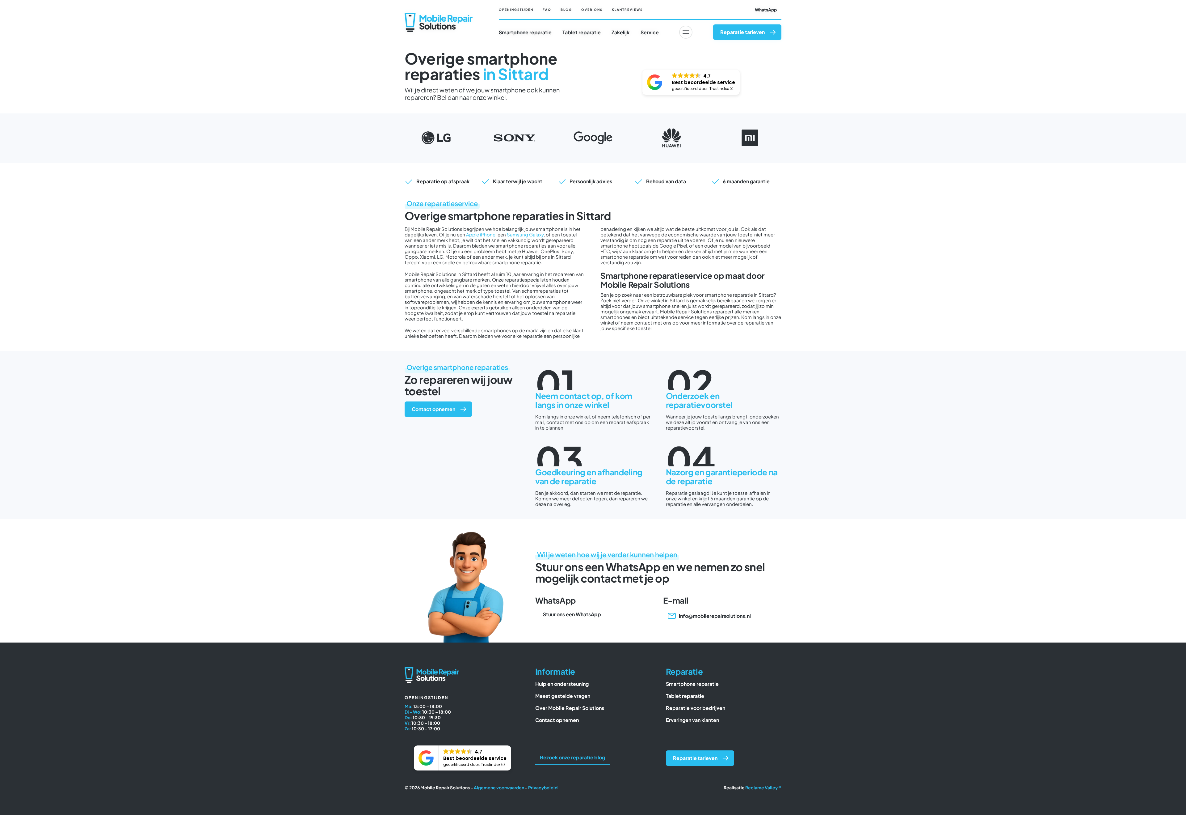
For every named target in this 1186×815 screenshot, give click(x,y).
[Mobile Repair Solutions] (439, 15)
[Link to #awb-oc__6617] (685, 32)
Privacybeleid (542, 787)
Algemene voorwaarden (499, 787)
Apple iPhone (480, 234)
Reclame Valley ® (763, 787)
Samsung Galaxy (525, 234)
